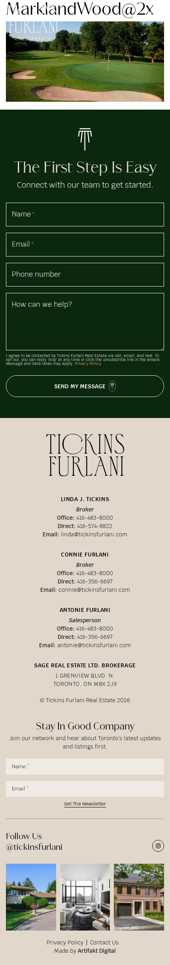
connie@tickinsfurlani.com (94, 590)
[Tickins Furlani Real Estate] (32, 18)
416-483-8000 (94, 517)
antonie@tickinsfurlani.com (94, 645)
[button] (151, 13)
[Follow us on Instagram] (31, 896)
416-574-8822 (94, 526)
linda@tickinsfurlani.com (94, 534)
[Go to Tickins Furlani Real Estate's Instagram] (158, 846)
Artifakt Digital (97, 951)
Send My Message (80, 386)
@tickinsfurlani (34, 846)
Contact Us (104, 942)
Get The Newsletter (85, 804)
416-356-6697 (95, 581)
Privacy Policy (88, 363)
